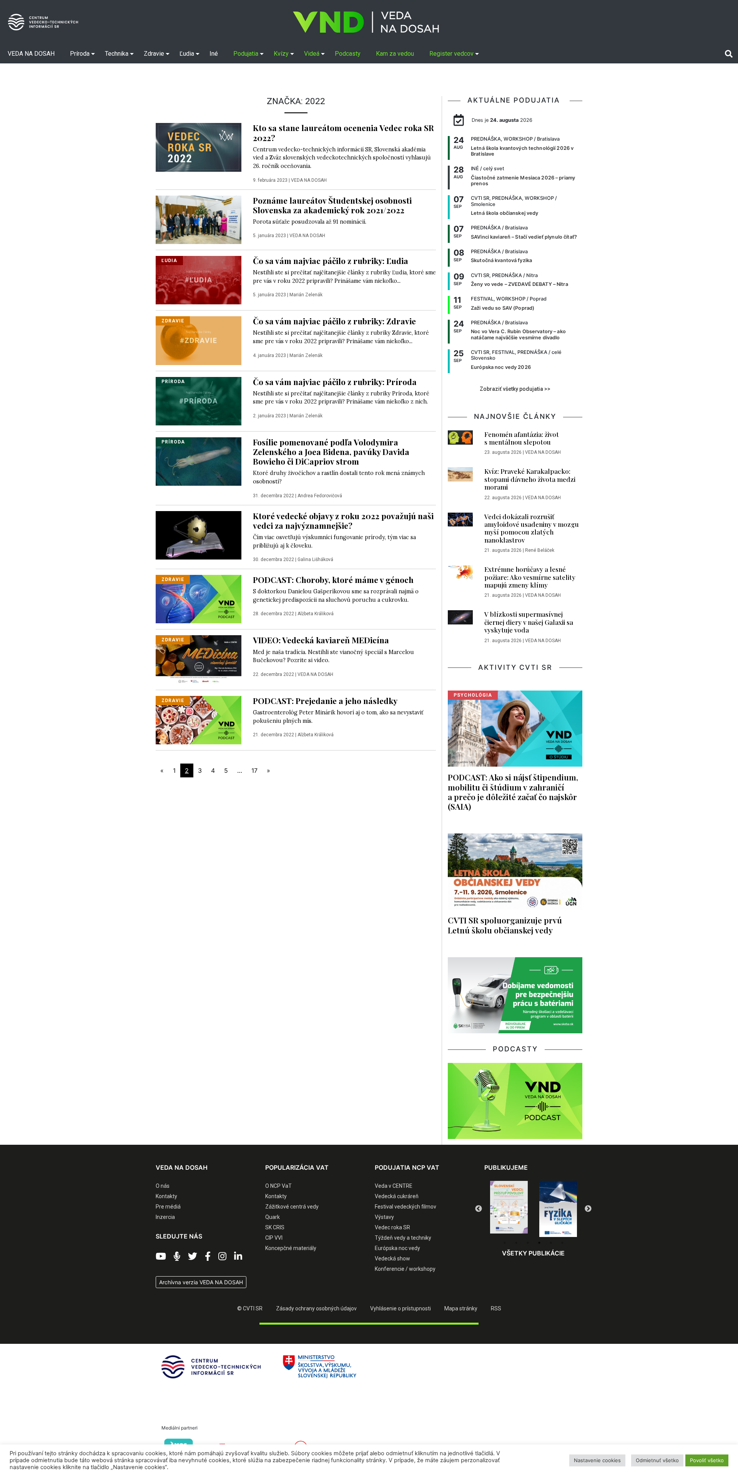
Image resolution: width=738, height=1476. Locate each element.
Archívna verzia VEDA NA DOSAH (201, 1282)
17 (254, 770)
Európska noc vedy (397, 1248)
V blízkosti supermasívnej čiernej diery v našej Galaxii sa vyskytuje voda (528, 622)
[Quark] (558, 1209)
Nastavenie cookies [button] (597, 1460)
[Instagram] (222, 1256)
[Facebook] (208, 1256)
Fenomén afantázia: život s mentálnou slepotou (521, 438)
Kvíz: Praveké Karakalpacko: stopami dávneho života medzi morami (529, 479)
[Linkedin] (238, 1256)
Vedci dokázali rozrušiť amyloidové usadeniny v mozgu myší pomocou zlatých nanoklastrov (531, 528)
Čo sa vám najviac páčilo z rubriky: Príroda (335, 381)
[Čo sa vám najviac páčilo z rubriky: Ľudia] (198, 279)
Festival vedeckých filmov (405, 1207)
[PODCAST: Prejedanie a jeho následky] (198, 719)
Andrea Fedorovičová (320, 495)
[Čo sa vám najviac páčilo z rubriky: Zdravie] (198, 340)
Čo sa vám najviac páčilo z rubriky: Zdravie (334, 320)
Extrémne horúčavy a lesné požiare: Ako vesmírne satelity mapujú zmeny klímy (529, 577)
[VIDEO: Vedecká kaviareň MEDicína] (198, 659)
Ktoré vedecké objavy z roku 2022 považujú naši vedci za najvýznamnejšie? (343, 520)
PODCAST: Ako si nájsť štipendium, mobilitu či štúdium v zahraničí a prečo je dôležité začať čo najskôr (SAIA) (513, 791)
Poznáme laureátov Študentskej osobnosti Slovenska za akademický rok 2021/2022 (332, 205)
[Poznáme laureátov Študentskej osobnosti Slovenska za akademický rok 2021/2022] (198, 219)
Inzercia (165, 1217)
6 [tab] (562, 1243)
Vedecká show (392, 1258)
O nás (163, 1186)
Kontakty (166, 1196)
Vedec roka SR (392, 1227)
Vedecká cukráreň (397, 1196)
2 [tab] (516, 1243)
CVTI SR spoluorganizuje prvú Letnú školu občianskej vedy (505, 925)
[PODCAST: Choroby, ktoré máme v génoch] (198, 599)
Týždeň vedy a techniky (403, 1238)
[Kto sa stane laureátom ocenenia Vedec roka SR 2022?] (198, 147)
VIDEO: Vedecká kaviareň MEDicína (321, 639)
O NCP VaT (278, 1186)
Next (588, 1209)
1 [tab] (505, 1243)
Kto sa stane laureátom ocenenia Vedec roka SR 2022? (343, 132)
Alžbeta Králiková (316, 613)
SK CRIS (274, 1227)
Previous (478, 1209)
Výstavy (384, 1217)
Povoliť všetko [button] (707, 1460)
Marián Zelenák (305, 294)
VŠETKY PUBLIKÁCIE (533, 1253)
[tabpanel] (509, 1209)
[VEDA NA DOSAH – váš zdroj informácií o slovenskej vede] (366, 22)
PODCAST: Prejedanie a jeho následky (325, 700)
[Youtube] (161, 1256)
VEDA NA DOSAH (309, 180)
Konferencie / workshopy (405, 1269)
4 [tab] (539, 1243)
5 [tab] (551, 1243)
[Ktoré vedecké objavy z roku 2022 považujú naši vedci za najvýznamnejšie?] (198, 534)
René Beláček (539, 550)
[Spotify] (177, 1256)
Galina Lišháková (315, 559)
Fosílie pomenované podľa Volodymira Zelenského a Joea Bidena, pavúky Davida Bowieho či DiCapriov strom (331, 452)
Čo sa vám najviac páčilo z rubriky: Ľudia (330, 260)
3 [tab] (528, 1243)
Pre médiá (168, 1207)
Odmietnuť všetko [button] (657, 1460)
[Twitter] (192, 1256)
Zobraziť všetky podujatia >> (515, 389)
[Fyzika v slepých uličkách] (509, 1209)
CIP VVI (274, 1238)
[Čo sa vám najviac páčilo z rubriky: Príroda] (198, 400)
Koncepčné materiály (290, 1248)
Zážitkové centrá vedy (292, 1207)
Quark (272, 1217)
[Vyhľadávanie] (729, 53)
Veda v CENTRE (393, 1186)
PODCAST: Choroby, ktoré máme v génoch (333, 579)
